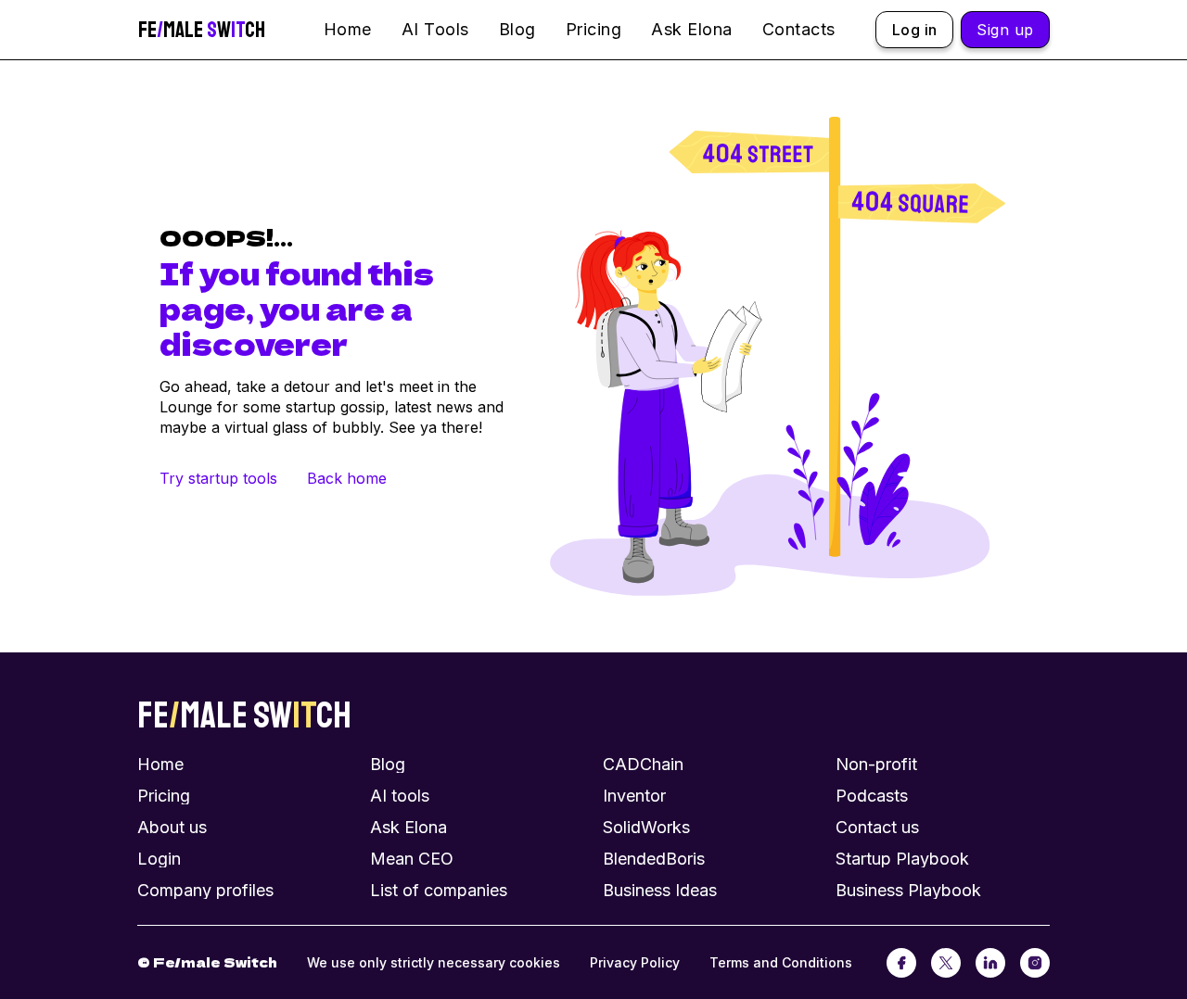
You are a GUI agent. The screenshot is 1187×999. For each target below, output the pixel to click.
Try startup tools (218, 478)
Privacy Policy (635, 962)
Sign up (1005, 29)
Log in (915, 29)
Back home (347, 478)
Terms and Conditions (780, 962)
